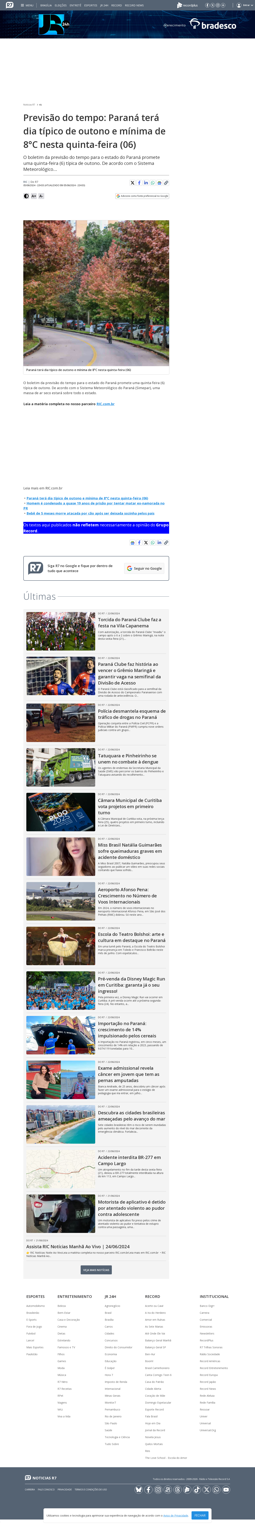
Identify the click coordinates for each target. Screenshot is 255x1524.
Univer (203, 1416)
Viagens (62, 1402)
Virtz (60, 1409)
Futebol (30, 1333)
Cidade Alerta (153, 1388)
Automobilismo (35, 1306)
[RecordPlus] (187, 5)
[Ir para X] (212, 5)
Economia (111, 1354)
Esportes (90, 5)
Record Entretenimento (214, 1368)
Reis (147, 1451)
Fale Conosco (46, 1489)
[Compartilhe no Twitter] (132, 183)
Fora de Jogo (34, 1326)
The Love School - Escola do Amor (166, 1458)
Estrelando (63, 1340)
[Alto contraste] (26, 196)
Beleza (61, 1306)
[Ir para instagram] (218, 5)
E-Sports (31, 1319)
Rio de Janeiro (113, 1416)
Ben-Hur (150, 1354)
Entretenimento (74, 1296)
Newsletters (207, 1333)
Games (61, 1361)
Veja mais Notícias (96, 1270)
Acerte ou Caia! (154, 1306)
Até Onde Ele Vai (155, 1333)
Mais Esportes (34, 1347)
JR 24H (104, 5)
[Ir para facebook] (207, 5)
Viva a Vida (63, 1416)
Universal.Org (208, 1430)
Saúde (108, 1430)
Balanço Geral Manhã (158, 1340)
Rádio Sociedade (210, 1354)
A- (41, 195)
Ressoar (205, 1409)
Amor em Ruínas (155, 1319)
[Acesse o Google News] (159, 183)
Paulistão (32, 1354)
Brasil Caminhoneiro (157, 1368)
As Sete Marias (154, 1326)
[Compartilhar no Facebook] (139, 183)
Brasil (108, 1313)
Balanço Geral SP (155, 1347)
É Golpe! (110, 1368)
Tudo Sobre (112, 1444)
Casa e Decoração (68, 1319)
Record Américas (210, 1361)
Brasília (46, 5)
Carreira (204, 1313)
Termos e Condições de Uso (91, 1489)
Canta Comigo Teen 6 (158, 1375)
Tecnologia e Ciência (117, 1437)
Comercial (206, 1319)
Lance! (30, 1340)
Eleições (61, 5)
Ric (25, 182)
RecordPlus (206, 1340)
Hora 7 (109, 1375)
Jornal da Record (155, 1430)
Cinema (62, 1326)
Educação (110, 1361)
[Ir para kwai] (168, 1490)
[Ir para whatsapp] (216, 1490)
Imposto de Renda (116, 1382)
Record (116, 5)
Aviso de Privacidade (175, 1515)
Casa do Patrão (154, 1382)
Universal (205, 1423)
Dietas (61, 1333)
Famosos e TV (66, 1347)
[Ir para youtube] (226, 1490)
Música (61, 1375)
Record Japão (208, 1382)
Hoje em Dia (152, 1423)
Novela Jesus (153, 1437)
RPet (60, 1395)
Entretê (75, 5)
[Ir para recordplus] (187, 1490)
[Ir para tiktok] (197, 1490)
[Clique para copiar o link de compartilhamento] (166, 183)
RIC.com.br (106, 404)
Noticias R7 (29, 104)
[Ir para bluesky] (139, 1490)
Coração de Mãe (155, 1395)
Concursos (111, 1340)
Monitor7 (110, 1402)
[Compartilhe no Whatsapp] (153, 183)
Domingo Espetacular (158, 1402)
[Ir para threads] (177, 1490)
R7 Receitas (64, 1388)
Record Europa (209, 1375)
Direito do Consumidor (118, 1347)
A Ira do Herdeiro (155, 1313)
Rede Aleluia (207, 1395)
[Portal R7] (9, 5)
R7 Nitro (62, 1382)
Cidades (109, 1333)
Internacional (112, 1388)
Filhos (61, 1354)
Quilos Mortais (154, 1444)
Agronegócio (112, 1306)
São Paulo (111, 1423)
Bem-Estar (63, 1313)
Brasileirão (32, 1313)
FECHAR (200, 1515)
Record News (134, 5)
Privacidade (65, 1489)
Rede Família (207, 1402)
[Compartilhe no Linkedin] (146, 183)
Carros (109, 1326)
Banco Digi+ (207, 1306)
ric (40, 104)
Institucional (214, 1296)
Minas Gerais (112, 1395)
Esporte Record (154, 1409)
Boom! (149, 1361)
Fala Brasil (151, 1416)
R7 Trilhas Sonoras (211, 1347)
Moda (61, 1368)
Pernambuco (112, 1409)
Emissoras (206, 1326)
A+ (34, 195)
